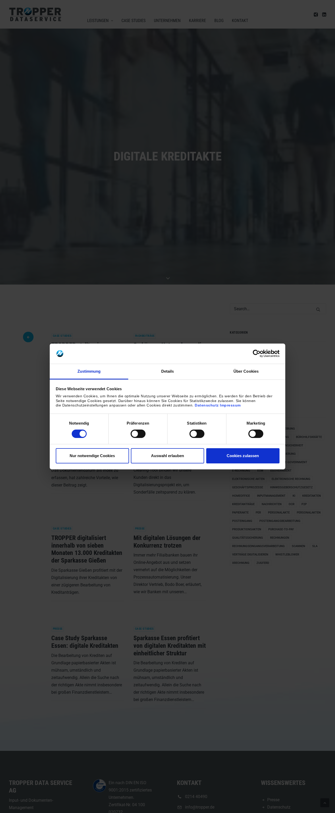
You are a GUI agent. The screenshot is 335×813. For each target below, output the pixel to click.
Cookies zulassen (243, 455)
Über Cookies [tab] (246, 371)
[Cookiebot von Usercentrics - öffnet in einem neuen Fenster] (257, 353)
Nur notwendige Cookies (92, 455)
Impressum (230, 405)
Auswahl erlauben (167, 455)
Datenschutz (207, 405)
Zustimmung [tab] (89, 371)
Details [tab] (167, 371)
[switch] (138, 434)
